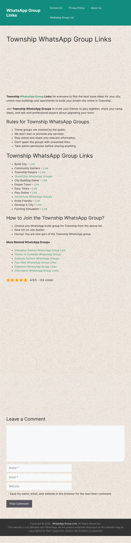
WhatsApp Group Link (64, 523)
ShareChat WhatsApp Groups (33, 176)
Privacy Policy (77, 7)
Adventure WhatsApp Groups (33, 196)
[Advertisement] (65, 71)
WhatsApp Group (32, 96)
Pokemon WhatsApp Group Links (36, 266)
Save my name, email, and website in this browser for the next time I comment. (61, 493)
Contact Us (56, 7)
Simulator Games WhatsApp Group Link (40, 250)
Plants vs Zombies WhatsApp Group (38, 254)
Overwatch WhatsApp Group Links (37, 270)
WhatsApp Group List (62, 17)
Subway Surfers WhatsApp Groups (37, 258)
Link (32, 164)
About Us (96, 7)
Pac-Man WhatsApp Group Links (35, 262)
